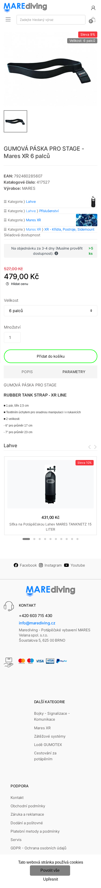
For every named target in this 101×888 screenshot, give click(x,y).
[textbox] (51, 19)
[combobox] (51, 19)
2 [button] (34, 539)
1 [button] (26, 539)
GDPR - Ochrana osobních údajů (38, 848)
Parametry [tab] (74, 371)
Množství (12, 327)
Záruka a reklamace (27, 814)
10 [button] (77, 539)
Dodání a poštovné (27, 823)
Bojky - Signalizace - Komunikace (52, 716)
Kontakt (17, 797)
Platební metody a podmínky (35, 831)
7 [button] (61, 539)
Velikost (11, 300)
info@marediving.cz (37, 622)
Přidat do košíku (51, 356)
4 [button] (45, 539)
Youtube (78, 565)
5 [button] (50, 539)
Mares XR (33, 229)
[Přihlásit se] (93, 7)
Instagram (53, 565)
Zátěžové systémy (49, 736)
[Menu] (8, 19)
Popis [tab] (27, 371)
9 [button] (72, 539)
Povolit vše (50, 870)
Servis (16, 839)
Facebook (28, 565)
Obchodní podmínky (28, 806)
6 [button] (56, 539)
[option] (50, 69)
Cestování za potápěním (45, 756)
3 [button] (40, 539)
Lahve (31, 211)
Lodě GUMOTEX (48, 744)
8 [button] (67, 539)
